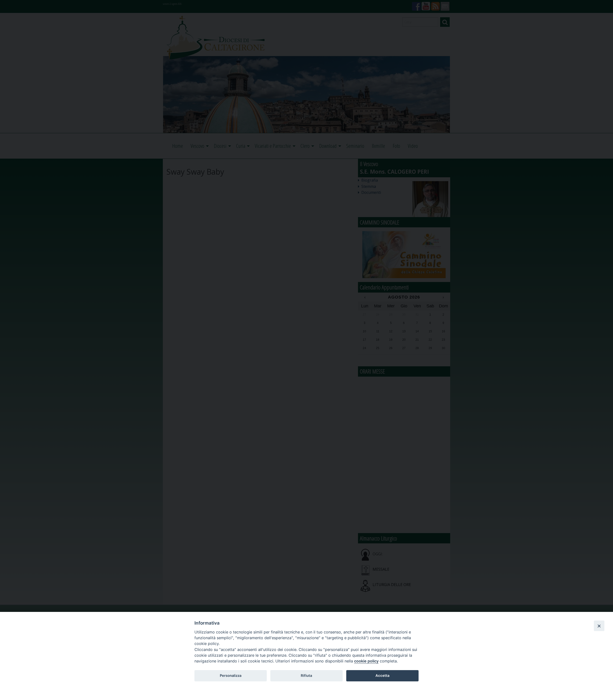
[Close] (599, 626)
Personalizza (230, 675)
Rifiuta (306, 675)
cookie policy (366, 661)
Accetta (382, 675)
